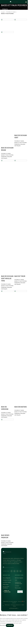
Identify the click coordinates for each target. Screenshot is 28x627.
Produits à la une (7, 580)
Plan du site (18, 588)
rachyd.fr (14, 602)
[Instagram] (14, 571)
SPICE (7, 601)
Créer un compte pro (7, 591)
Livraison (17, 585)
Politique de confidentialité (18, 583)
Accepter (9, 625)
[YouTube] (17, 571)
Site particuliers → (14, 608)
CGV (16, 580)
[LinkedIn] (20, 571)
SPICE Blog (5, 584)
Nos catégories (6, 577)
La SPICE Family (7, 582)
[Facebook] (11, 571)
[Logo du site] (14, 1)
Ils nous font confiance (6, 587)
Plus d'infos (3, 625)
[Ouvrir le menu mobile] (1, 1)
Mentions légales (19, 577)
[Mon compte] (26, 1)
